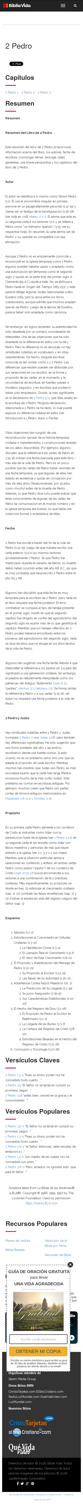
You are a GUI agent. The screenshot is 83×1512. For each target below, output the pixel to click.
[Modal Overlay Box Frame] (38, 1318)
